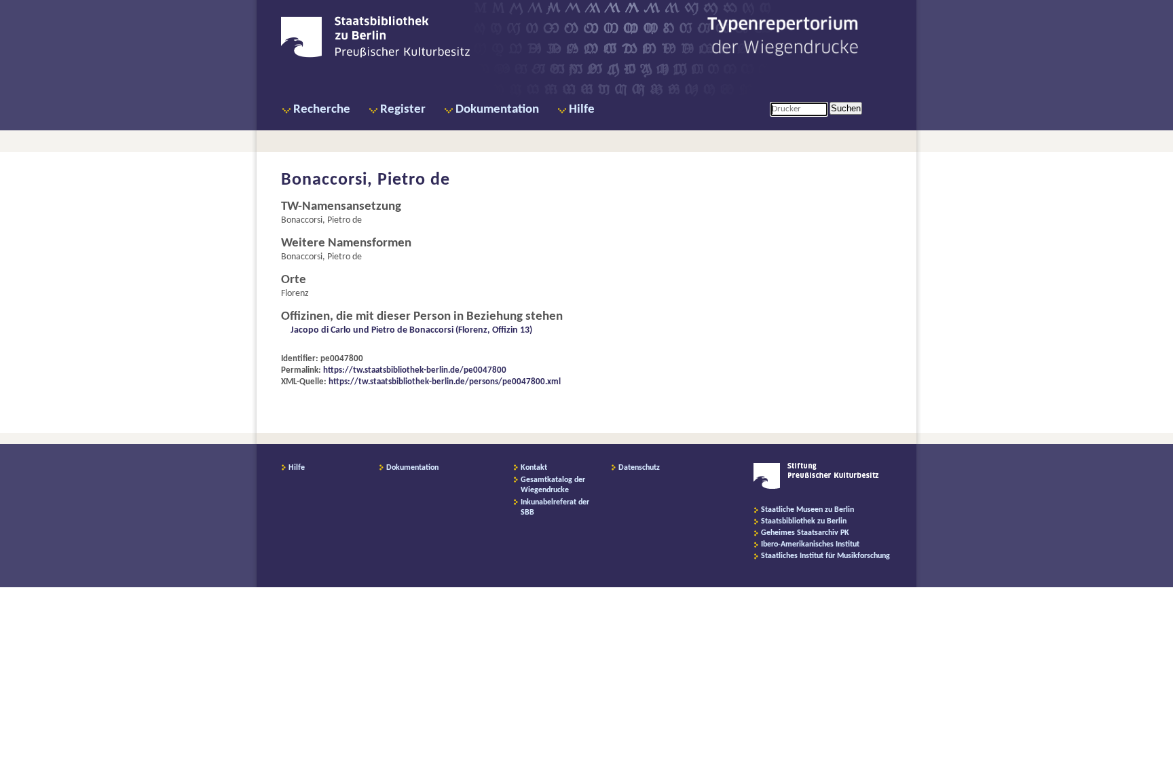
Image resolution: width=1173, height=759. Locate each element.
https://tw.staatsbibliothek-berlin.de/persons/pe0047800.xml (445, 381)
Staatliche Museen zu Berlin (807, 510)
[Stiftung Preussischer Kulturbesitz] (816, 487)
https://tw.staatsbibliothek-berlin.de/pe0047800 (414, 370)
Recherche (321, 109)
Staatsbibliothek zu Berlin (803, 521)
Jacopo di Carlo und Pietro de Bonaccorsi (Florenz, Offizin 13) (411, 330)
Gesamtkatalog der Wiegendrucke (553, 485)
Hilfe (582, 109)
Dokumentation (497, 109)
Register (403, 109)
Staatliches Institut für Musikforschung (825, 556)
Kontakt (534, 468)
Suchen (846, 108)
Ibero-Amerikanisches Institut (810, 544)
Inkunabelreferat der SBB (555, 507)
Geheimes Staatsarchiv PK (805, 533)
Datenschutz (639, 468)
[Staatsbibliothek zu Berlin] (375, 56)
